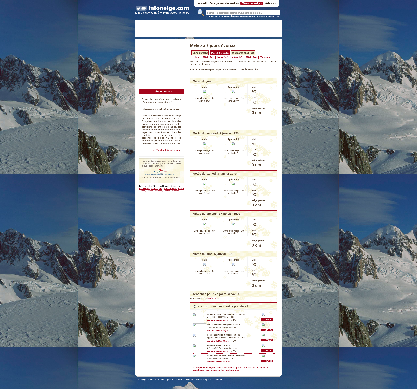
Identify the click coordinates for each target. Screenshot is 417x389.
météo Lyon (156, 188)
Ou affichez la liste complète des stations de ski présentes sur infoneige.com (243, 16)
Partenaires (219, 380)
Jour (196, 57)
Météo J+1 (208, 57)
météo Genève (170, 188)
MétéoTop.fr (213, 298)
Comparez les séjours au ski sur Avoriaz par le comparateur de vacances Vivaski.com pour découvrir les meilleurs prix (230, 368)
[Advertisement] (208, 28)
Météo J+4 (251, 57)
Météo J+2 (222, 57)
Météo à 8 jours (220, 52)
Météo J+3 (237, 57)
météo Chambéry (155, 191)
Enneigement (200, 52)
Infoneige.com (167, 380)
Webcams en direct (243, 52)
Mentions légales (203, 380)
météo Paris (144, 188)
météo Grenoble (172, 191)
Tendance (265, 57)
